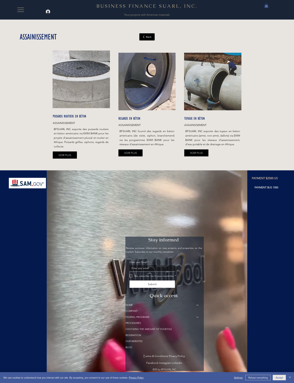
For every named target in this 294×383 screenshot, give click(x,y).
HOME (129, 305)
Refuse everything (258, 377)
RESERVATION (133, 335)
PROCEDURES (133, 323)
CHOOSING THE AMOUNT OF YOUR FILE (149, 329)
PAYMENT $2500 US (265, 178)
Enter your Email (139, 262)
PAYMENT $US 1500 (266, 187)
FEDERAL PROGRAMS (137, 317)
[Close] (290, 377)
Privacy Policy (136, 377)
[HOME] (197, 305)
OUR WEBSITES (134, 341)
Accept (279, 377)
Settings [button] (238, 377)
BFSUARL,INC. (169, 369)
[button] (266, 5)
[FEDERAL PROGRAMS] (197, 317)
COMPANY (131, 310)
